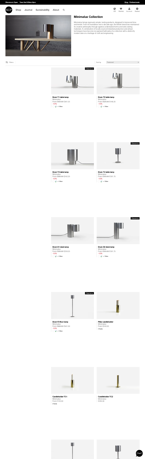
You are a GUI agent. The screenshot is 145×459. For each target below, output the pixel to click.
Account (129, 11)
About (56, 10)
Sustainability (43, 10)
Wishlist (121, 11)
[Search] (64, 10)
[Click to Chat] (139, 453)
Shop (126, 2)
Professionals (134, 2)
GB (114, 11)
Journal (28, 10)
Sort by (98, 62)
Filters (11, 62)
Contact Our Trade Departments (35, 2)
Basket (137, 10)
